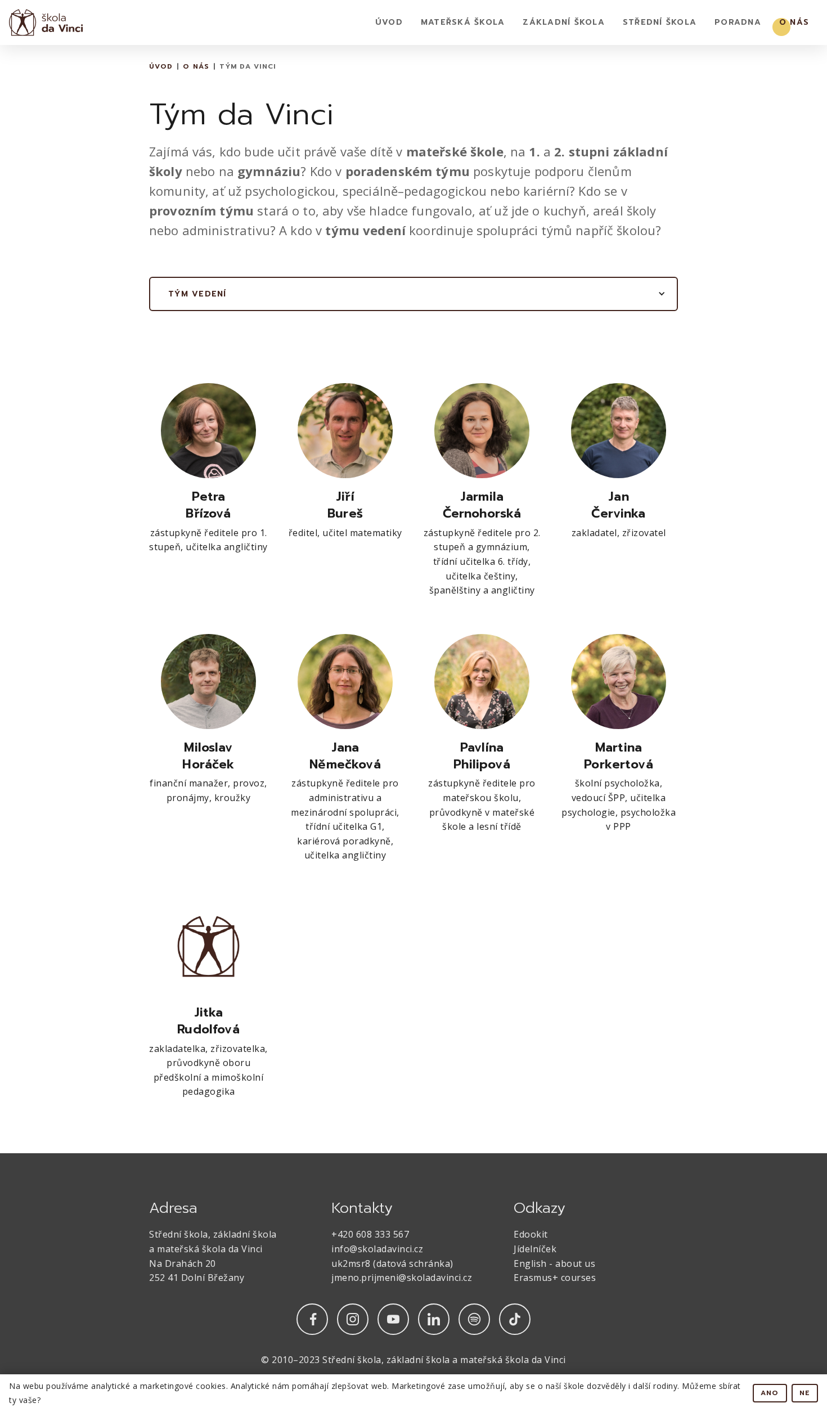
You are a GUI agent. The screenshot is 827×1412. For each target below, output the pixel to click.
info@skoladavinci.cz (377, 1249)
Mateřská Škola (463, 22)
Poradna (737, 22)
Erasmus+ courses (555, 1277)
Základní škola (564, 22)
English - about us (554, 1263)
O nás (794, 22)
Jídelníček (535, 1249)
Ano (770, 1393)
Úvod (389, 22)
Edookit (531, 1234)
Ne (805, 1393)
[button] (413, 294)
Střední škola (659, 22)
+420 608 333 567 (370, 1234)
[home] (46, 22)
